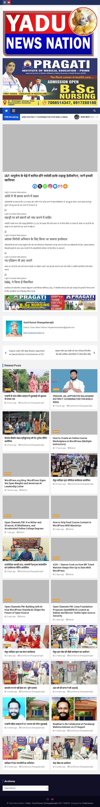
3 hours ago (12, 403)
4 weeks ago (12, 767)
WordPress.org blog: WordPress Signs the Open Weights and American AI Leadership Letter (25, 483)
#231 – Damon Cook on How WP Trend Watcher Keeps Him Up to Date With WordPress (73, 567)
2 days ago (59, 529)
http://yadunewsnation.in (33, 333)
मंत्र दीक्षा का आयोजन (62, 763)
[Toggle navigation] (13, 111)
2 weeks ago (60, 656)
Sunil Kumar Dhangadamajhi (38, 322)
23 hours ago (60, 484)
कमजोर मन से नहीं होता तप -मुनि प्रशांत (21, 688)
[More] (65, 186)
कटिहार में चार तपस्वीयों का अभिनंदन (19, 763)
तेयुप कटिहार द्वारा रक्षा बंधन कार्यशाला (20, 651)
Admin (73, 448)
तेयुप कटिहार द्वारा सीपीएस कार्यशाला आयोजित (71, 480)
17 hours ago (60, 448)
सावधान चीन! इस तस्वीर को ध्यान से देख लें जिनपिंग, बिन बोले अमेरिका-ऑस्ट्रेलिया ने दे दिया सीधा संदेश (73, 352)
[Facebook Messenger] (55, 186)
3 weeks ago (12, 728)
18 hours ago (12, 490)
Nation (7, 389)
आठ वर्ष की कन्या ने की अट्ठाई (65, 688)
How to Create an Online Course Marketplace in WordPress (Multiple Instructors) (72, 441)
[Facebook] (35, 186)
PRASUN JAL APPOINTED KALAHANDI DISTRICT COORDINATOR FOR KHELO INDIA (73, 399)
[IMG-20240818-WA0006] (50, 296)
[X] (40, 186)
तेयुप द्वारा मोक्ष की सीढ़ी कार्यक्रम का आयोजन (71, 651)
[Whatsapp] (45, 186)
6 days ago (11, 656)
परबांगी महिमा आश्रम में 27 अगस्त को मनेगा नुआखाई (26, 724)
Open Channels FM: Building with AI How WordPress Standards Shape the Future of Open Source (25, 609)
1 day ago (11, 532)
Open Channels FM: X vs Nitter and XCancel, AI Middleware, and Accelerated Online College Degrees (24, 525)
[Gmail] (60, 186)
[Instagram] (50, 186)
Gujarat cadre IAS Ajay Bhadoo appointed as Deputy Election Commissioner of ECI (26, 352)
